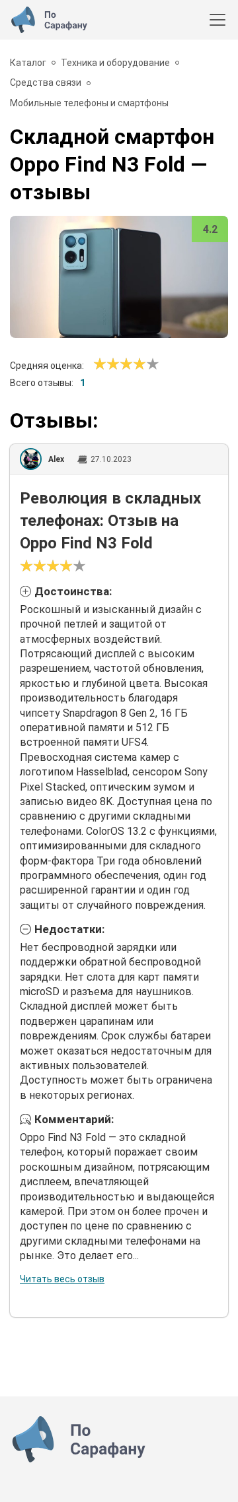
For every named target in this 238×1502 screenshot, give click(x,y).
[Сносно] (106, 364)
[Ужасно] (99, 364)
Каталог (28, 62)
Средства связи (45, 82)
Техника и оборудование (115, 62)
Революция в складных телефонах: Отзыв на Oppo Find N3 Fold (110, 520)
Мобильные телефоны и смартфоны (89, 103)
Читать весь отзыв (62, 1279)
